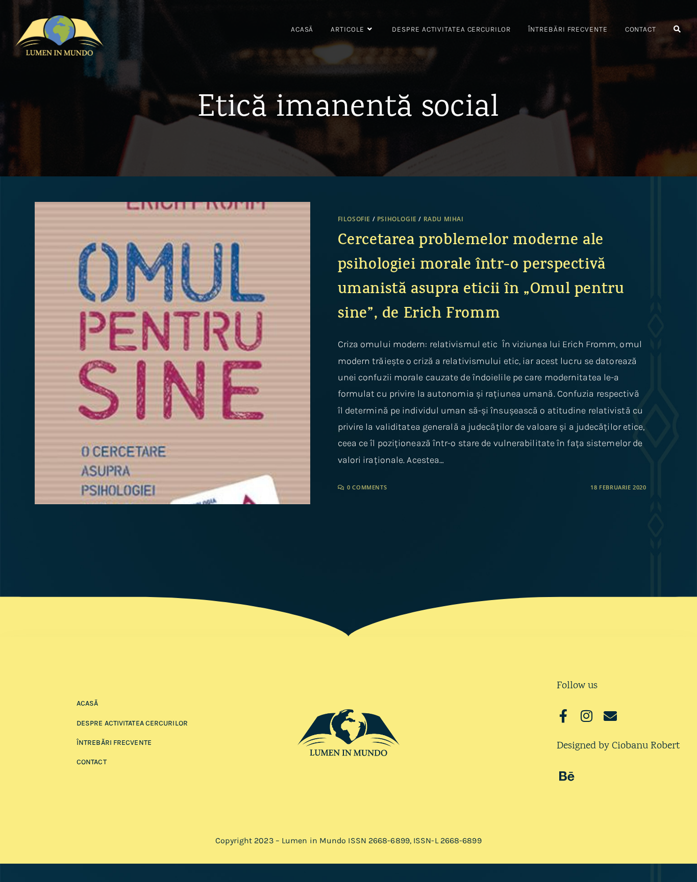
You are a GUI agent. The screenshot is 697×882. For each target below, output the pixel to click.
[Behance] (567, 776)
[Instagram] (586, 715)
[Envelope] (610, 715)
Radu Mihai (444, 219)
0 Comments (367, 487)
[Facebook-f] (563, 715)
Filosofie (354, 219)
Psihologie (397, 219)
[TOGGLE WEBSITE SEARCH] (677, 29)
